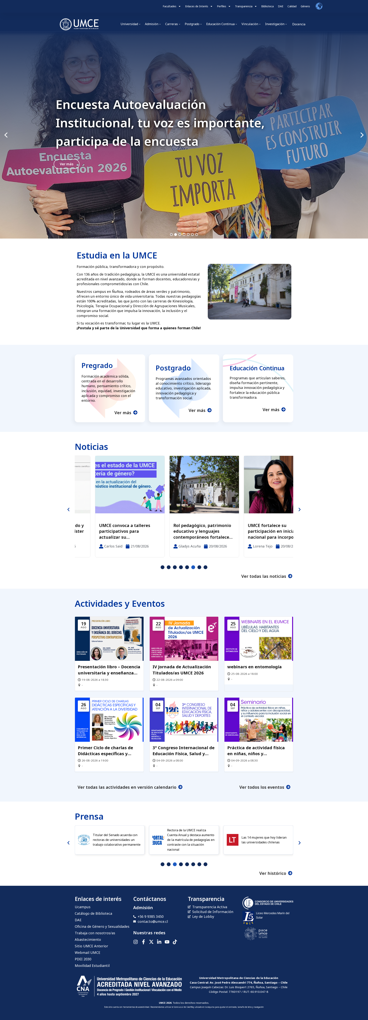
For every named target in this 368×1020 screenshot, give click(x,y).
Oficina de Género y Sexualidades (102, 926)
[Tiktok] (174, 941)
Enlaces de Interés (196, 6)
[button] (184, 135)
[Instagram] (135, 941)
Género (305, 6)
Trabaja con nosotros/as (95, 933)
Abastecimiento (88, 939)
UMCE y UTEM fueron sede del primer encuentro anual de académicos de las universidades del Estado (257, 531)
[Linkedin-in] (159, 941)
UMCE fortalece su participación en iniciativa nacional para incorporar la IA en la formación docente (181, 531)
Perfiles (221, 6)
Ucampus (82, 907)
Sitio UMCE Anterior (91, 946)
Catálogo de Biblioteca (93, 913)
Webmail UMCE (87, 952)
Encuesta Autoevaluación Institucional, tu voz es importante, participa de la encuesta (160, 122)
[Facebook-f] (143, 941)
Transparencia (243, 6)
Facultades (169, 6)
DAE (280, 6)
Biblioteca (267, 6)
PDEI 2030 (83, 959)
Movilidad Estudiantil (92, 965)
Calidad (292, 6)
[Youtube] (167, 941)
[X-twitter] (151, 941)
